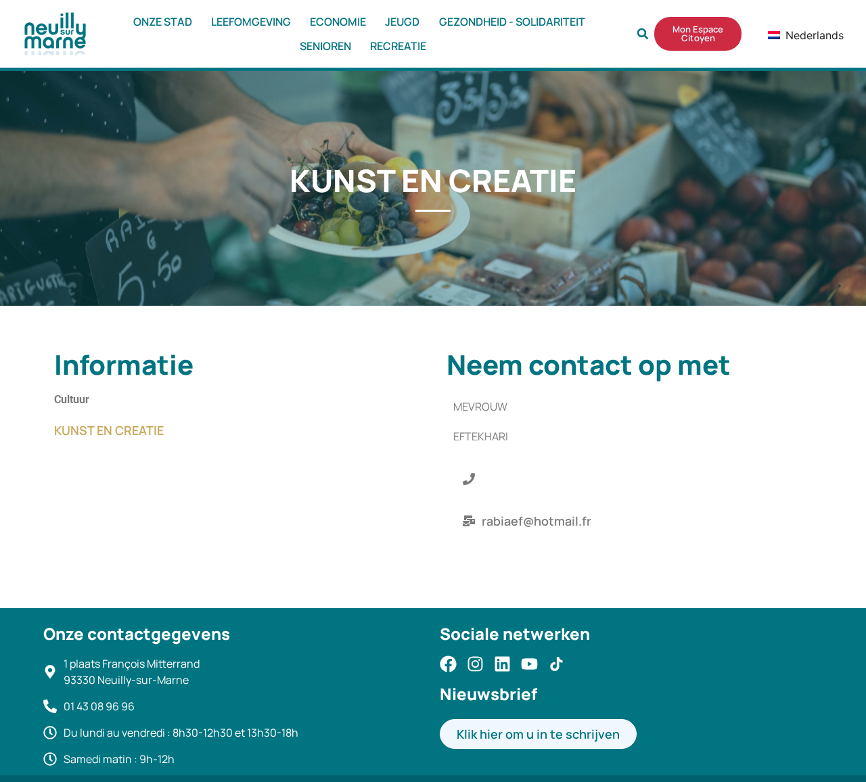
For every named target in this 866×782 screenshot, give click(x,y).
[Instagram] (475, 664)
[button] (643, 34)
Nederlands (792, 35)
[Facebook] (448, 664)
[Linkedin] (502, 664)
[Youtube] (529, 664)
